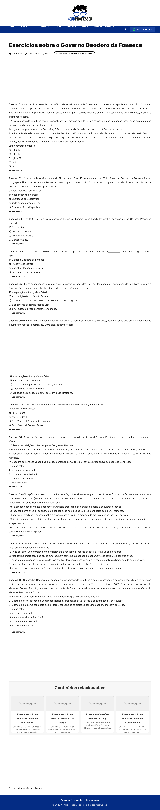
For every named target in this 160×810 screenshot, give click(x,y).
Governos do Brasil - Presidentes (74, 53)
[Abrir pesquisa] (125, 30)
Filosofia (12, 26)
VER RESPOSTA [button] (18, 171)
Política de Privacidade (71, 800)
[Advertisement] (80, 81)
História (84, 26)
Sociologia (46, 26)
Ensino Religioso (25, 30)
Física (58, 26)
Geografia (71, 26)
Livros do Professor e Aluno (104, 30)
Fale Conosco (93, 800)
